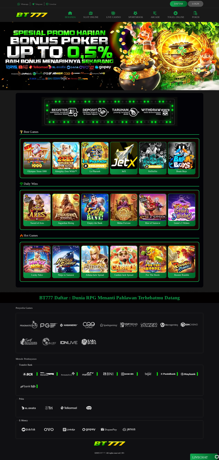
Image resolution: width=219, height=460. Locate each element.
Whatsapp (24, 4)
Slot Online (90, 17)
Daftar (178, 4)
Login (195, 4)
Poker (196, 17)
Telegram (38, 4)
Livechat (52, 4)
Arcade (155, 17)
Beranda (70, 17)
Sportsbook (135, 17)
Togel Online (176, 17)
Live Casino (113, 17)
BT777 (102, 453)
